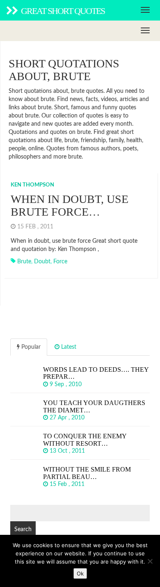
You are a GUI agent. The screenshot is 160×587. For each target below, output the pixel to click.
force (60, 262)
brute (24, 262)
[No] (150, 561)
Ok (80, 573)
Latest (67, 347)
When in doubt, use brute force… (69, 205)
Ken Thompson (32, 185)
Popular (30, 347)
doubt (42, 262)
